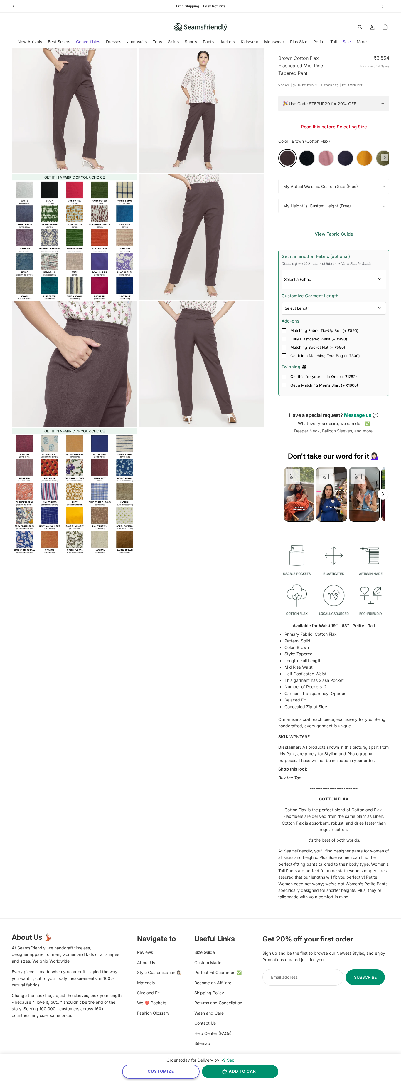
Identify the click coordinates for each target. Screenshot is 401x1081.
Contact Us (205, 1022)
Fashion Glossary (153, 1012)
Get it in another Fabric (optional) (328, 260)
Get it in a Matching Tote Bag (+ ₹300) (325, 355)
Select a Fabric (297, 279)
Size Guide (204, 952)
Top (297, 777)
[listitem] (362, 41)
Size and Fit (148, 992)
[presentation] (384, 157)
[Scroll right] (383, 494)
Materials (146, 982)
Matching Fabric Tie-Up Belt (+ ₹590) (324, 330)
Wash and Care (209, 1012)
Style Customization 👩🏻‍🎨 (159, 972)
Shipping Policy (209, 992)
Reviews (145, 952)
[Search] (359, 27)
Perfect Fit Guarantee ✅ (218, 972)
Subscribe (365, 976)
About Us (146, 962)
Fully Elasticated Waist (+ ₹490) (318, 339)
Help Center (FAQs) (213, 1032)
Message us (357, 415)
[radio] (287, 158)
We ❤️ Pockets (151, 1002)
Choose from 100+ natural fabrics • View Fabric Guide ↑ (328, 263)
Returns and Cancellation (218, 1002)
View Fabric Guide (334, 234)
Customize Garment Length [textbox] (310, 295)
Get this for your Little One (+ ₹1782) (323, 376)
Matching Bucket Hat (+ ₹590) (317, 347)
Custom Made (207, 962)
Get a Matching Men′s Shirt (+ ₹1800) (324, 385)
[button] (299, 494)
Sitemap (202, 1042)
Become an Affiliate (212, 982)
